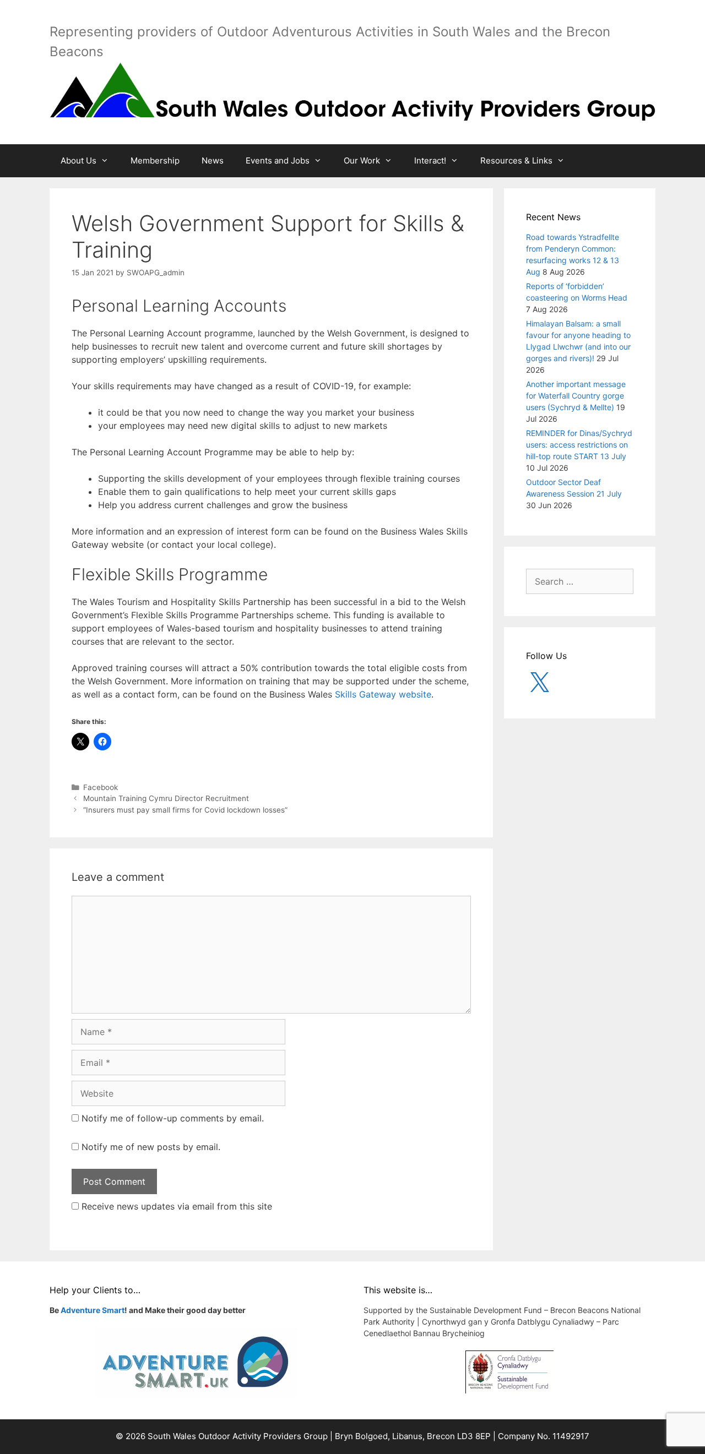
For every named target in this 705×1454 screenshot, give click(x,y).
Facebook (100, 787)
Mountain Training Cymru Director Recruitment (166, 798)
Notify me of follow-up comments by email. (173, 1118)
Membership (155, 160)
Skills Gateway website (383, 694)
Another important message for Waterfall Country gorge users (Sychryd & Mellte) (576, 395)
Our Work (362, 160)
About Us (78, 160)
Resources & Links (516, 160)
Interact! (430, 160)
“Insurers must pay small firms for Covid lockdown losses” (185, 809)
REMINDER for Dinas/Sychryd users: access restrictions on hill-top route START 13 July (579, 444)
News (213, 160)
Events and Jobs (278, 160)
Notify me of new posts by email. (151, 1146)
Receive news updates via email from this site (175, 1206)
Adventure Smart (92, 1310)
